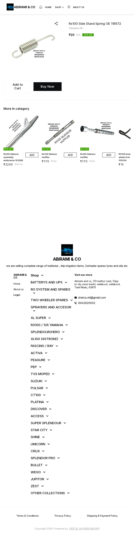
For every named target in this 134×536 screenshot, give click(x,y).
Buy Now (47, 86)
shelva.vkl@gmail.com (92, 297)
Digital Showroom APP (84, 528)
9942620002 (86, 302)
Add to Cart (18, 86)
